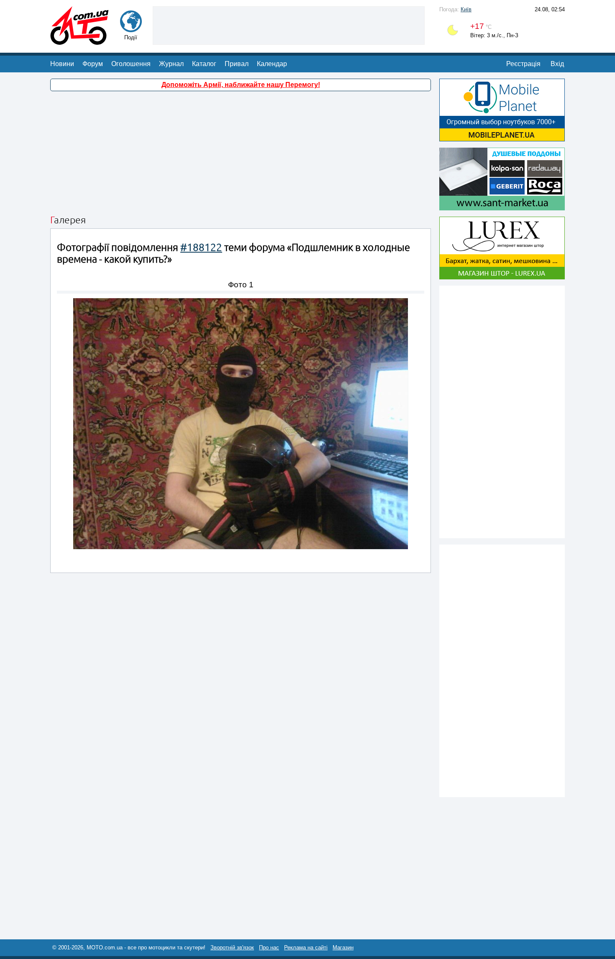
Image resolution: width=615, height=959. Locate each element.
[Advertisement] (289, 25)
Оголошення (131, 63)
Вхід (557, 63)
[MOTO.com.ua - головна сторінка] (79, 40)
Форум (92, 63)
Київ (466, 9)
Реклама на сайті (306, 947)
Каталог (204, 63)
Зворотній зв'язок (232, 947)
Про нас (269, 947)
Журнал (171, 63)
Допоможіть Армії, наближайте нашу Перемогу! (240, 84)
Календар (272, 63)
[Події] (131, 28)
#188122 (201, 247)
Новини (62, 63)
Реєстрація (523, 63)
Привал (237, 63)
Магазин (343, 947)
